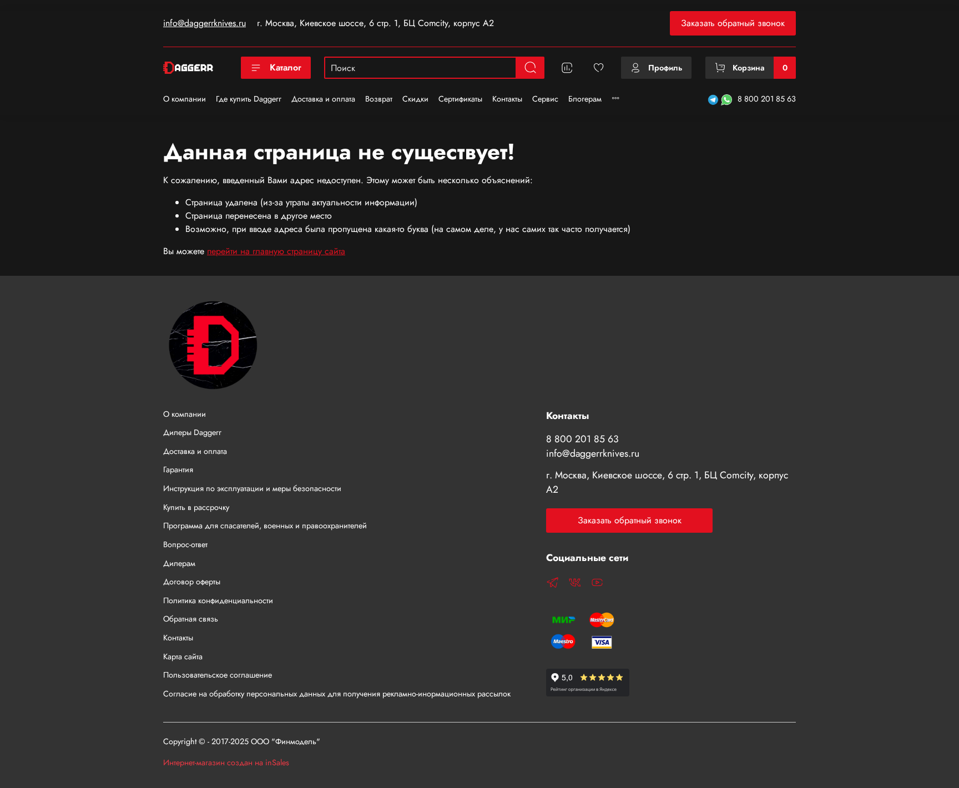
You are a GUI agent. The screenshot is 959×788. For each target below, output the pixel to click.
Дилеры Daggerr (192, 432)
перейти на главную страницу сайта (276, 251)
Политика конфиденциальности (218, 600)
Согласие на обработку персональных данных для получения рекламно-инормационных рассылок (337, 693)
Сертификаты (460, 98)
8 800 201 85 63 (767, 98)
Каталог (285, 67)
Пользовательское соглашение (217, 674)
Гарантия (178, 469)
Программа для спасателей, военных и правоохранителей (265, 525)
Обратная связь (190, 618)
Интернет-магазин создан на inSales (226, 762)
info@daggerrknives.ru (204, 23)
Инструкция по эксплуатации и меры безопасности (252, 488)
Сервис (545, 98)
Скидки (415, 98)
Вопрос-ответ (185, 544)
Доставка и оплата (323, 98)
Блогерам (585, 98)
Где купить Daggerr (248, 98)
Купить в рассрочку (196, 507)
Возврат (378, 98)
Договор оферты (191, 581)
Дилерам (179, 563)
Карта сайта (183, 656)
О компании (184, 98)
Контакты (507, 98)
